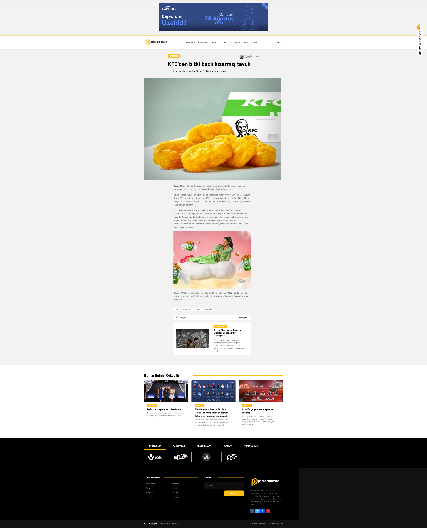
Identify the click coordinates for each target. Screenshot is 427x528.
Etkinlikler (234, 42)
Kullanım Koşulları (276, 524)
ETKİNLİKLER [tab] (155, 446)
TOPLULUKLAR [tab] (251, 446)
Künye (174, 488)
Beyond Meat (187, 309)
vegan (198, 309)
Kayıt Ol (235, 493)
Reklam (175, 493)
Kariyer (254, 42)
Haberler (189, 42)
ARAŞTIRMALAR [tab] (204, 446)
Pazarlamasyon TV (153, 484)
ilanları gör (243, 318)
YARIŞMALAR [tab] (179, 446)
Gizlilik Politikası (258, 524)
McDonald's (208, 309)
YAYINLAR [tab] (228, 446)
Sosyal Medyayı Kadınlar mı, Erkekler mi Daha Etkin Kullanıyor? (228, 333)
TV (213, 42)
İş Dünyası (202, 42)
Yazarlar (223, 42)
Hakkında (175, 484)
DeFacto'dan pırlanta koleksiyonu (164, 409)
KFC (177, 309)
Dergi (245, 42)
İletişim (175, 497)
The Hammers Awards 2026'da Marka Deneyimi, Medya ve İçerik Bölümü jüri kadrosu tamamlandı (211, 412)
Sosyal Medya (220, 326)
